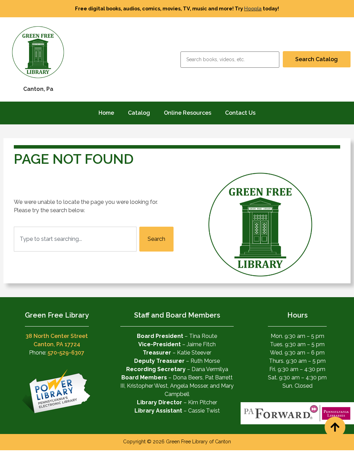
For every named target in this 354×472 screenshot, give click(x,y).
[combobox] (75, 239)
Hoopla (253, 8)
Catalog (139, 113)
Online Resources (187, 113)
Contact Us (240, 113)
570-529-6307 (66, 352)
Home (106, 113)
